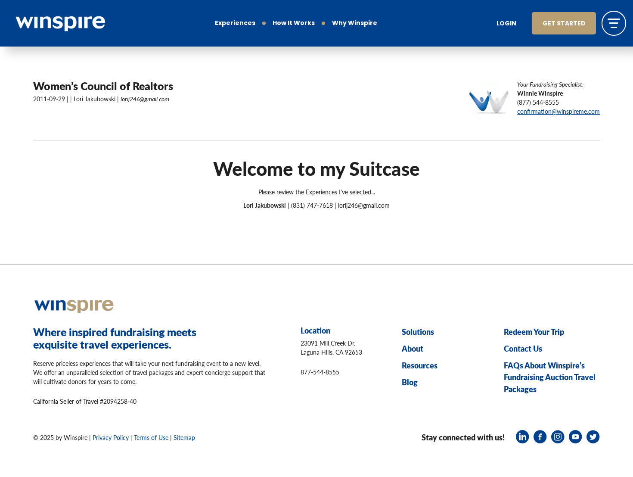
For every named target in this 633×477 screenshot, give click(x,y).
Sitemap (184, 437)
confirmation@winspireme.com (558, 111)
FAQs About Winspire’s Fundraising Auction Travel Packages (550, 377)
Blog (410, 382)
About (412, 348)
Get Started (564, 24)
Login (506, 24)
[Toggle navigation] (614, 23)
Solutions (418, 331)
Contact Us (523, 348)
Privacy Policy (111, 437)
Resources (420, 365)
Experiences (235, 23)
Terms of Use (151, 437)
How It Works (294, 23)
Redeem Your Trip (534, 331)
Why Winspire (354, 23)
